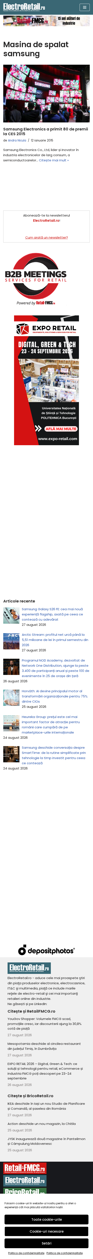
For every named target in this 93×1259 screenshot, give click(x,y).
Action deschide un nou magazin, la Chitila (42, 1123)
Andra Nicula (17, 140)
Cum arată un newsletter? (46, 237)
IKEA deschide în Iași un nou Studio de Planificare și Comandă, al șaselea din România (46, 1106)
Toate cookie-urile (46, 1219)
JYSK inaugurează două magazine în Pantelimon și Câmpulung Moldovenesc (46, 1141)
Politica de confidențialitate (26, 1253)
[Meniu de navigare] (85, 7)
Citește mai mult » (54, 160)
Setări (46, 1243)
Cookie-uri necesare (47, 1231)
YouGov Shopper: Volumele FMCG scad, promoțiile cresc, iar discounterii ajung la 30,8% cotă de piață (45, 1024)
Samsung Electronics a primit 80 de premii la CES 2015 (45, 131)
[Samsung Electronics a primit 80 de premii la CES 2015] (46, 93)
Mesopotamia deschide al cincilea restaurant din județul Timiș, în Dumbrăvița (44, 1046)
